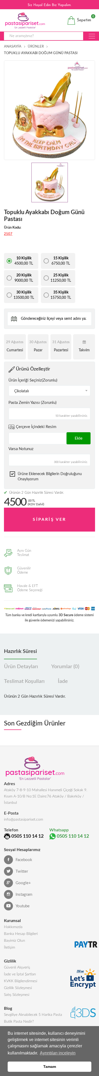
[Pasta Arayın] (92, 36)
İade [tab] (63, 681)
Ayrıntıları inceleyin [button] (58, 1053)
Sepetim (83, 19)
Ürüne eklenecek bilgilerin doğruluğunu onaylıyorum (50, 476)
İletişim (9, 947)
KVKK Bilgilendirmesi (20, 981)
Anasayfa (12, 46)
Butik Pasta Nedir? (19, 1021)
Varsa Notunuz (21, 449)
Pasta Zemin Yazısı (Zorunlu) (32, 403)
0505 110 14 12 (27, 836)
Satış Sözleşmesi (16, 995)
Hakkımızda (13, 927)
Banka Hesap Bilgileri (21, 934)
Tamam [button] (49, 1066)
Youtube (23, 906)
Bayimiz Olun (14, 941)
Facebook (24, 860)
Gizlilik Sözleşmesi (18, 988)
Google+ (23, 883)
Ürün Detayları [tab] (21, 666)
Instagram (24, 895)
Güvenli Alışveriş (17, 967)
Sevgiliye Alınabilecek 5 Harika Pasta (33, 1015)
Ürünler (36, 46)
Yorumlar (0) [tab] (65, 666)
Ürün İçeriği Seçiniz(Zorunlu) (32, 380)
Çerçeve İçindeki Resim (35, 427)
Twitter (22, 871)
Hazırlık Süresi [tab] (20, 651)
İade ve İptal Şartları (20, 974)
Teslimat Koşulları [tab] (24, 681)
